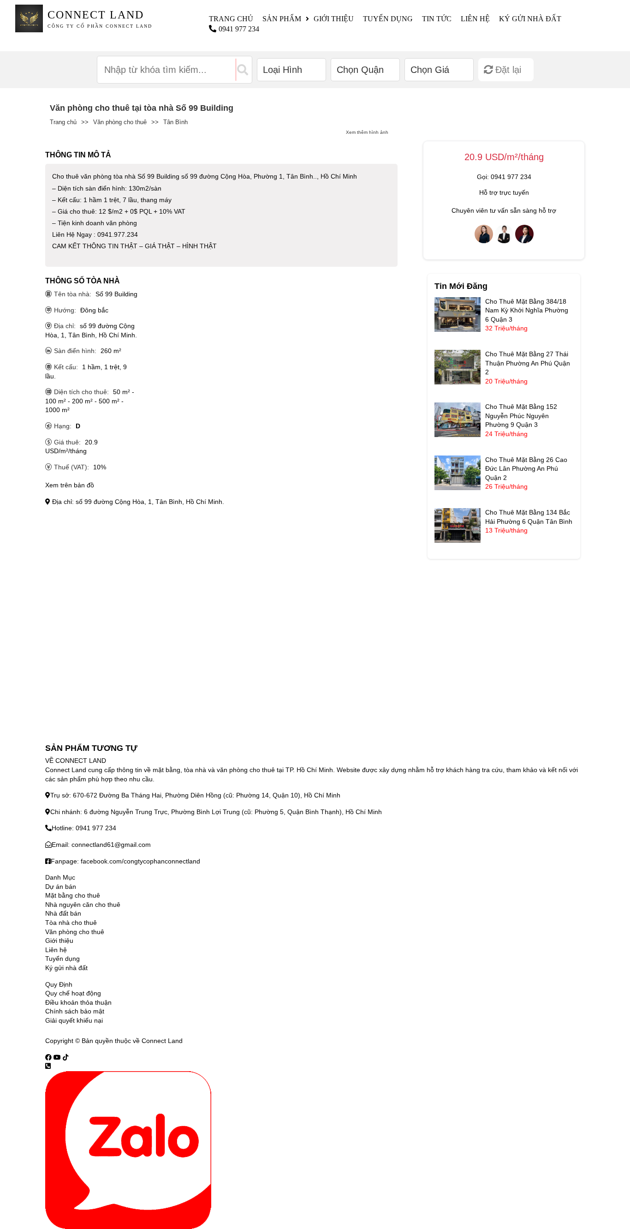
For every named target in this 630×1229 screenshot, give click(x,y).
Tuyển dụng (388, 19)
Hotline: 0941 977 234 (84, 828)
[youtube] (57, 1057)
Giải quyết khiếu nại (74, 1020)
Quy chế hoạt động (73, 993)
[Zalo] (128, 1149)
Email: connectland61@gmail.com (101, 844)
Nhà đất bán (63, 913)
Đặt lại (508, 70)
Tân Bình (175, 122)
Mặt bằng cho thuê (72, 895)
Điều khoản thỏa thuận (78, 1002)
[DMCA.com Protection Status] (196, 1040)
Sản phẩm (281, 19)
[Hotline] (48, 1066)
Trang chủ (231, 19)
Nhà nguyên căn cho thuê (82, 904)
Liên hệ (475, 19)
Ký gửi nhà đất (530, 19)
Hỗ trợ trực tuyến (504, 192)
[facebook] (48, 1057)
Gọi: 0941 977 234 (504, 176)
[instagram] (65, 1057)
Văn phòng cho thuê (120, 122)
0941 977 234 (239, 29)
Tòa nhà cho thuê (71, 922)
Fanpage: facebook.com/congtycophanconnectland (125, 861)
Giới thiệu (334, 19)
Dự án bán (60, 886)
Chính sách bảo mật (74, 1011)
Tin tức (437, 19)
